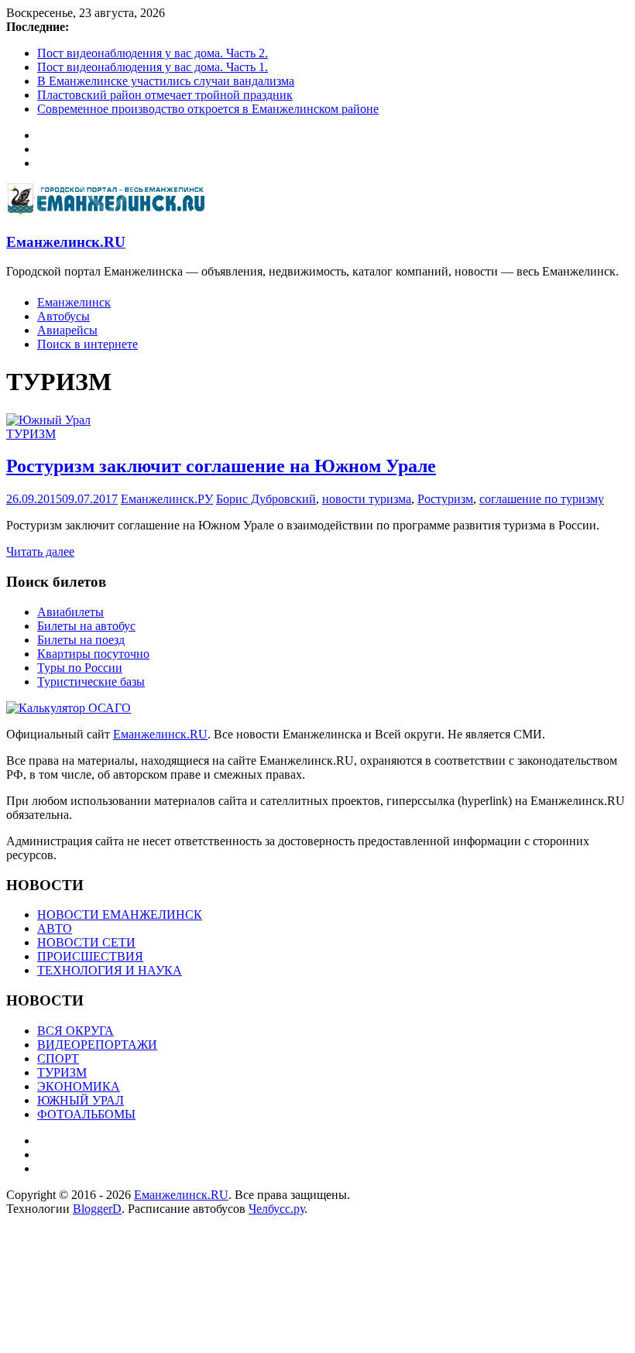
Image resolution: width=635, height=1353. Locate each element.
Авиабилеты (70, 611)
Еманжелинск (74, 302)
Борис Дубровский (266, 498)
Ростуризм (445, 498)
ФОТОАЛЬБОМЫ (86, 1114)
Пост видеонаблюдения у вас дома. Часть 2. (152, 53)
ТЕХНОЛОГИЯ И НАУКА (109, 970)
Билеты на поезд (81, 639)
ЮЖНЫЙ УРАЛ (80, 1100)
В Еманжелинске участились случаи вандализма (165, 80)
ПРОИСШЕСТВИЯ (90, 956)
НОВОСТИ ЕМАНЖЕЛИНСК (119, 914)
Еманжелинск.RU (65, 242)
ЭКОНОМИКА (78, 1086)
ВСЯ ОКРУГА (75, 1030)
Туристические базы (91, 681)
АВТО (54, 928)
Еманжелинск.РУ (167, 498)
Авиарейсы (67, 330)
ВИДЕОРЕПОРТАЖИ (97, 1044)
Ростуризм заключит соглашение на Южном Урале (221, 466)
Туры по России (79, 667)
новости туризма (366, 498)
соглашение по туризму (541, 498)
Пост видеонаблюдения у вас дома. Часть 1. (152, 67)
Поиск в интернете (87, 344)
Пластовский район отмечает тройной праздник (165, 94)
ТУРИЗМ (31, 433)
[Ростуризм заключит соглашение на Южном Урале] (48, 419)
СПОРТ (58, 1058)
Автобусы (63, 316)
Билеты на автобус (86, 625)
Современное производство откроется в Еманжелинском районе (208, 108)
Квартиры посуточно (93, 653)
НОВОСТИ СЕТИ (86, 942)
